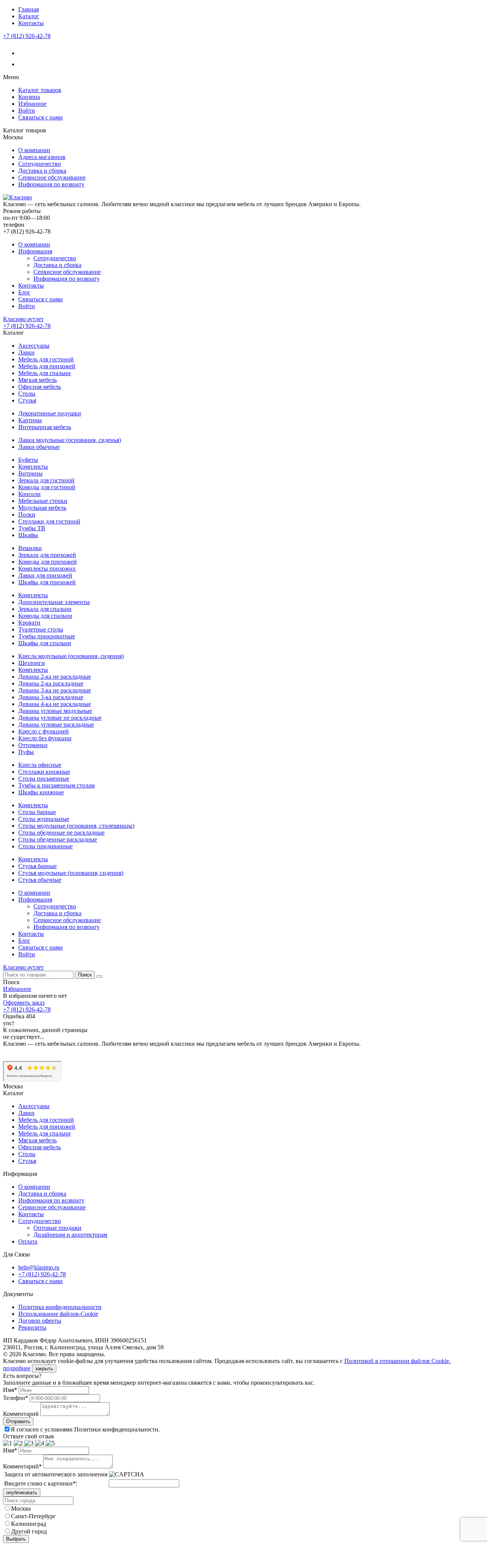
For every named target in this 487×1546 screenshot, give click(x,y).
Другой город (29, 1531)
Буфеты (28, 459)
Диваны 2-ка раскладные (50, 683)
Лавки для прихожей (45, 575)
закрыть (44, 1368)
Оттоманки (33, 745)
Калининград (28, 1524)
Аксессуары (33, 345)
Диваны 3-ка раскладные (50, 697)
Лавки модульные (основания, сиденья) (69, 440)
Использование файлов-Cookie (58, 1314)
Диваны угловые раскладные (56, 724)
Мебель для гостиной (46, 359)
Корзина (29, 97)
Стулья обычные (39, 879)
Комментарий (21, 1414)
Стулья (27, 400)
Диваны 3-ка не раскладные (54, 690)
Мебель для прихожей (46, 366)
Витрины (30, 473)
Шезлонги (31, 663)
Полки (26, 514)
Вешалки (30, 548)
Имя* (10, 1390)
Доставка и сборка (42, 170)
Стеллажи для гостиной (49, 521)
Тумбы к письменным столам (56, 785)
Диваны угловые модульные (55, 711)
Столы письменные (43, 778)
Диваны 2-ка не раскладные (54, 676)
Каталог (28, 16)
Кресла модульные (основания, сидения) (71, 656)
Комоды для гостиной (46, 487)
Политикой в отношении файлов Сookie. (397, 1361)
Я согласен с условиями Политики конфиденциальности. (85, 1429)
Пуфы (26, 752)
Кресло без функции (45, 738)
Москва (21, 1508)
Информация (35, 251)
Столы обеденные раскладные (57, 839)
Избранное (32, 103)
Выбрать (16, 1539)
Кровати (29, 622)
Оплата (27, 1241)
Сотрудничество (39, 164)
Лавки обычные (39, 447)
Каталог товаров (39, 90)
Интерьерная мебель (44, 427)
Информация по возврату (51, 184)
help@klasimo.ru (38, 1267)
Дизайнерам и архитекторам (70, 1234)
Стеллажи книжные (44, 771)
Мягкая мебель (37, 380)
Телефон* (15, 1398)
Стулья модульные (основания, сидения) (70, 873)
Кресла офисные (39, 765)
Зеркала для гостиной (46, 480)
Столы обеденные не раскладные (61, 832)
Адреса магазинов (41, 157)
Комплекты (33, 466)
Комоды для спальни (45, 615)
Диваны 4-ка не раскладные (54, 704)
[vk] (23, 53)
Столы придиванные (45, 846)
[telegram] (23, 64)
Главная (28, 9)
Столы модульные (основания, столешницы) (76, 825)
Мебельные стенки (42, 501)
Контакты (31, 23)
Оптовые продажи (57, 1228)
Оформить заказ (24, 1002)
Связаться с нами (40, 117)
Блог (24, 292)
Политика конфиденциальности (60, 1307)
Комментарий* (22, 1466)
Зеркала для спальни (45, 609)
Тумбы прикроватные (46, 636)
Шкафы (28, 535)
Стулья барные (37, 866)
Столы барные (37, 812)
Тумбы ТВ (31, 528)
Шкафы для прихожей (47, 582)
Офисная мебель (39, 386)
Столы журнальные (43, 819)
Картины (30, 420)
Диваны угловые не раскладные (60, 717)
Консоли (29, 494)
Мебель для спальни (44, 373)
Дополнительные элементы (54, 602)
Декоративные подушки (49, 413)
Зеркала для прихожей (47, 555)
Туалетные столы (40, 629)
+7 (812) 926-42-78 (27, 36)
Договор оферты (39, 1320)
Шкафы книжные (41, 792)
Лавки (26, 352)
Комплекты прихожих (47, 568)
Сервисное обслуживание (52, 177)
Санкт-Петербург (33, 1516)
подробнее (16, 1368)
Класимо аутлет (23, 319)
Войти (26, 110)
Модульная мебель (42, 507)
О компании (34, 150)
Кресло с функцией (43, 731)
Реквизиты (32, 1327)
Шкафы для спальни (44, 643)
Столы (26, 393)
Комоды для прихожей (47, 561)
